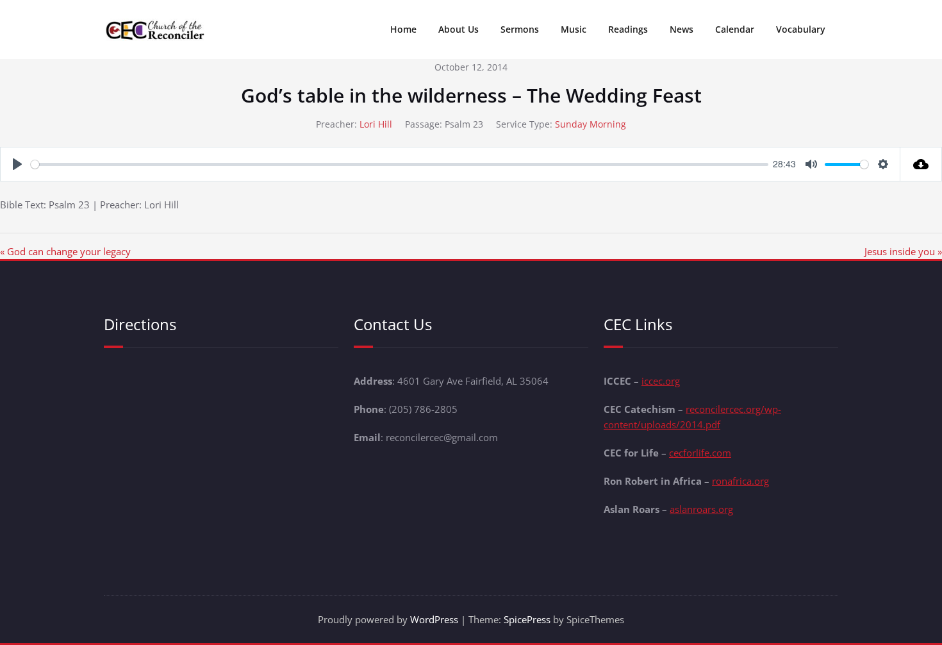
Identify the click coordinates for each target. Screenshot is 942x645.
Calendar (734, 29)
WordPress (434, 619)
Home (403, 29)
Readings (628, 29)
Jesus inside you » (903, 251)
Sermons (519, 29)
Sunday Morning (590, 124)
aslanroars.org (701, 509)
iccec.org (660, 380)
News (681, 29)
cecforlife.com (700, 452)
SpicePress (527, 619)
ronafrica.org (740, 480)
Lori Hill (375, 124)
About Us (458, 29)
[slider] (399, 164)
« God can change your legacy (65, 251)
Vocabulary (800, 29)
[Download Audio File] (921, 164)
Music (573, 29)
